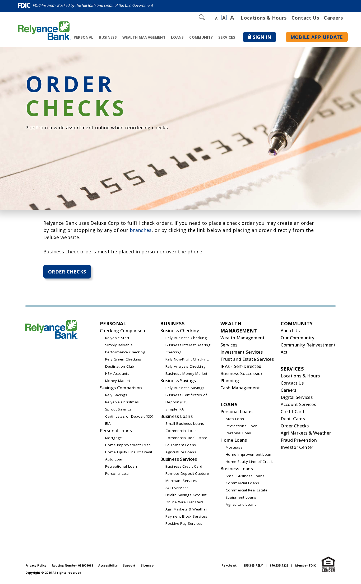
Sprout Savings (118, 409)
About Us (290, 331)
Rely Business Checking (186, 337)
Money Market (117, 380)
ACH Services (176, 487)
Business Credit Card (183, 466)
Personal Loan (118, 473)
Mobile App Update (316, 37)
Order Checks (67, 271)
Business (108, 37)
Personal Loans (116, 431)
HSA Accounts (117, 373)
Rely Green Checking (123, 359)
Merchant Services (181, 480)
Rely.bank (229, 565)
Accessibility (108, 565)
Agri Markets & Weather (186, 509)
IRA (108, 423)
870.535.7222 (279, 565)
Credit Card (292, 411)
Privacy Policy (36, 565)
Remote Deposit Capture (187, 473)
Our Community (297, 338)
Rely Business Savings (185, 387)
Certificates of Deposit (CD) (129, 416)
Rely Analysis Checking (185, 366)
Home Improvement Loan (128, 444)
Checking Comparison (122, 331)
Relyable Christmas (122, 402)
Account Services (298, 404)
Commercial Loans (182, 430)
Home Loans (233, 440)
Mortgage (113, 437)
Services (226, 37)
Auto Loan (114, 459)
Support (129, 565)
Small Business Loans (184, 423)
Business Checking (179, 331)
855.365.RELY (253, 565)
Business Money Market (186, 373)
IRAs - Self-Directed (240, 366)
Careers (333, 18)
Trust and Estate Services (247, 359)
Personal (84, 37)
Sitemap (147, 565)
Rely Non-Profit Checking (187, 359)
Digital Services (297, 397)
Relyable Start (117, 337)
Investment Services (241, 352)
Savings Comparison (121, 388)
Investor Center (297, 447)
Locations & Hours (263, 18)
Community (201, 37)
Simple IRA (174, 409)
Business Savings (178, 381)
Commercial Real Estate (186, 437)
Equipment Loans (180, 444)
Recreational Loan (121, 466)
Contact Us (305, 18)
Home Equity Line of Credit (128, 452)
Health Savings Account (185, 494)
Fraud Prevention (299, 440)
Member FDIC (305, 565)
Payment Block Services (186, 516)
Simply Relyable (119, 345)
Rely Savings (116, 395)
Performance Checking (125, 352)
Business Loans (176, 416)
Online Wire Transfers (184, 502)
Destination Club (119, 366)
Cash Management (240, 388)
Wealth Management (143, 37)
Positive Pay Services (183, 523)
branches (141, 230)
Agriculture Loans (180, 452)
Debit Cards (293, 419)
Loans (177, 37)
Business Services (178, 459)
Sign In (264, 38)
